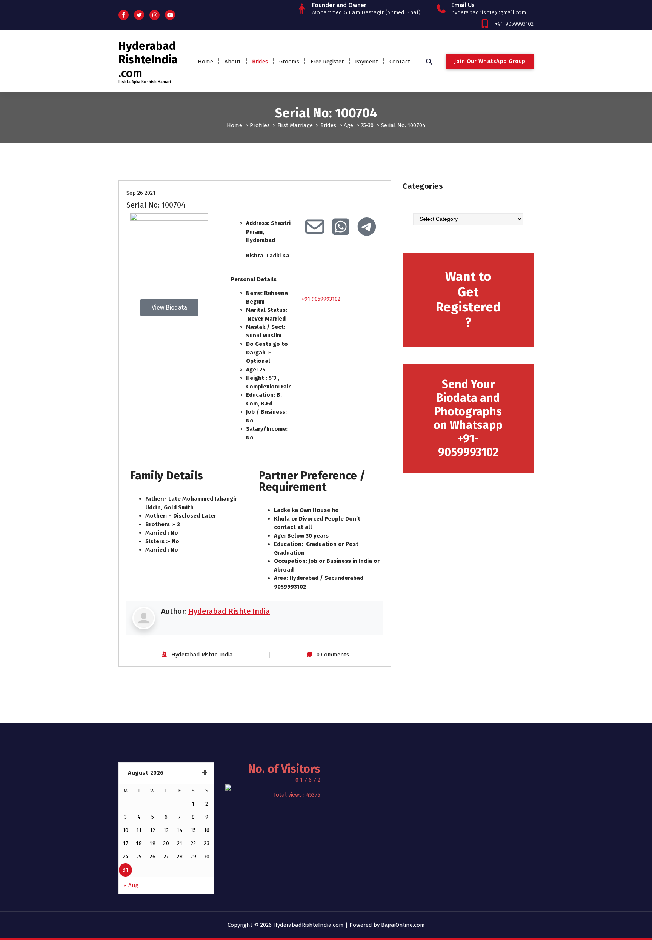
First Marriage (295, 125)
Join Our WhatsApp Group (490, 61)
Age (348, 125)
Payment (366, 61)
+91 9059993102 (320, 299)
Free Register (327, 61)
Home (205, 61)
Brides (260, 61)
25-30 (367, 125)
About (233, 61)
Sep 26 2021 (140, 193)
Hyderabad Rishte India (229, 611)
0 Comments (333, 654)
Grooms (289, 61)
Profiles (260, 125)
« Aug (130, 885)
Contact (399, 61)
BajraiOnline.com (403, 925)
